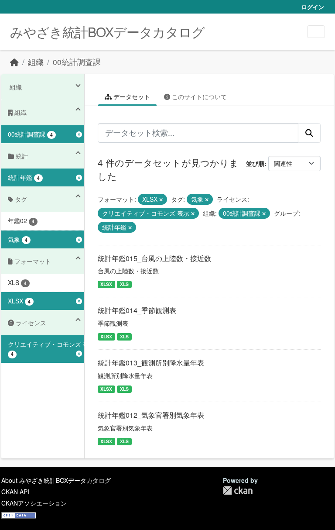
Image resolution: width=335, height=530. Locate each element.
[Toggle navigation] (316, 31)
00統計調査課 (77, 61)
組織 (36, 61)
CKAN (238, 490)
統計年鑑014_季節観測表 (137, 310)
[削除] (161, 199)
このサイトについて (198, 96)
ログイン (312, 7)
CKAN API (15, 491)
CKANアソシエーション (34, 503)
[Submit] (309, 132)
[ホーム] (14, 61)
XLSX (106, 284)
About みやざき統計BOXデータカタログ (56, 480)
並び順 (255, 163)
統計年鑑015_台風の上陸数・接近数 (154, 258)
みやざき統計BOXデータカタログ (107, 31)
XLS (124, 284)
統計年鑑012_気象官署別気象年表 (151, 415)
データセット (131, 96)
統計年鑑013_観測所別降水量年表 (151, 363)
